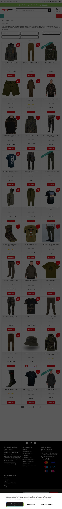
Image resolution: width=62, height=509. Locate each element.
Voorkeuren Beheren (47, 504)
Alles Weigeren (31, 504)
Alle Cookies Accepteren (14, 504)
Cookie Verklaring (39, 499)
